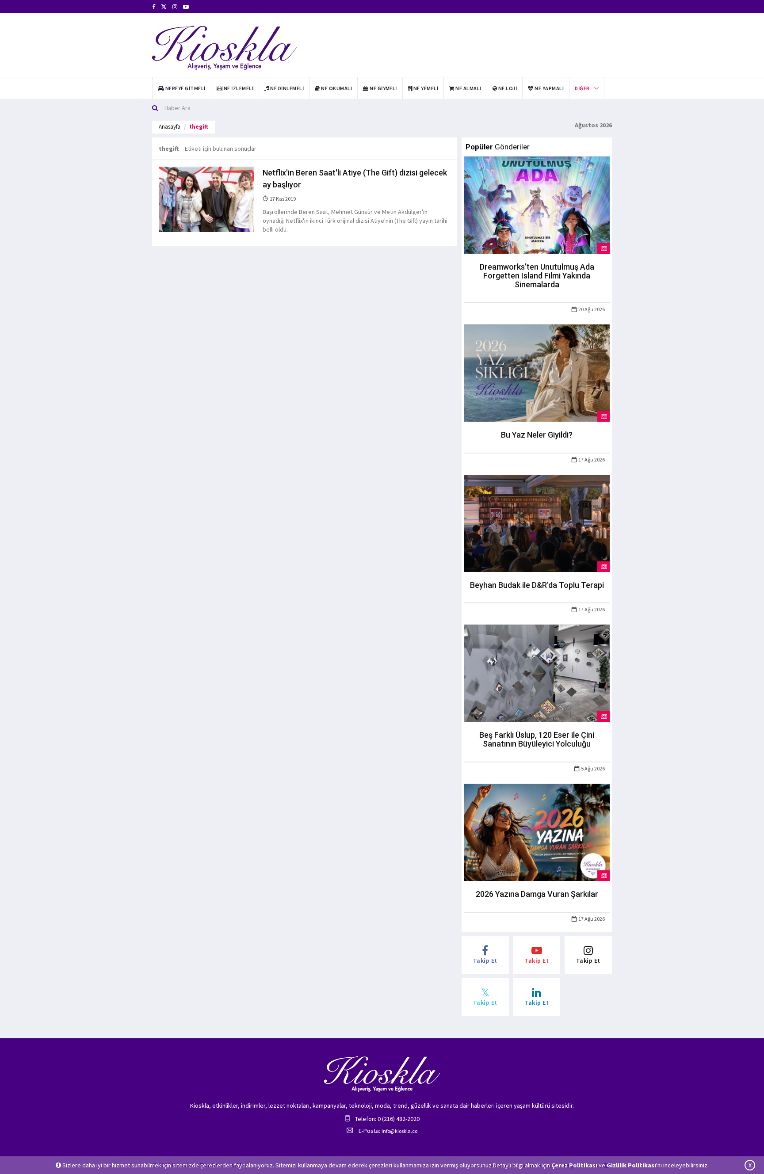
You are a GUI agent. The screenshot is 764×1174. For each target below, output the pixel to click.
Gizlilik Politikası (631, 1165)
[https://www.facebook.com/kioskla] (153, 7)
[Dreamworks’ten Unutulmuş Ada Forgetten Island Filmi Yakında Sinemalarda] (537, 205)
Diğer (582, 88)
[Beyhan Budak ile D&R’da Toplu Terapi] (537, 522)
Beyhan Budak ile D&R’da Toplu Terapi (537, 585)
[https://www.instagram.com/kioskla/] (174, 7)
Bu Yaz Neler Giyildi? (537, 434)
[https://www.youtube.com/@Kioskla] (186, 7)
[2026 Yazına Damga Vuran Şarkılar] (537, 831)
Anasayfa (169, 126)
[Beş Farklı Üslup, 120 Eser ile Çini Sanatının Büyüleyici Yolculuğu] (537, 673)
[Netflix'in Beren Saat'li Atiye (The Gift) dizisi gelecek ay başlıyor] (206, 199)
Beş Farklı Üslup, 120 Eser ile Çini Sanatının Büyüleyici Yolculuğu (536, 739)
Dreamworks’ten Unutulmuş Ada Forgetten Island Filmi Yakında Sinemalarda (537, 275)
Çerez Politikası (574, 1165)
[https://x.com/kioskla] (164, 7)
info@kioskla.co (399, 1131)
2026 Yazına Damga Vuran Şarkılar (537, 894)
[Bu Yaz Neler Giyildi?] (537, 372)
